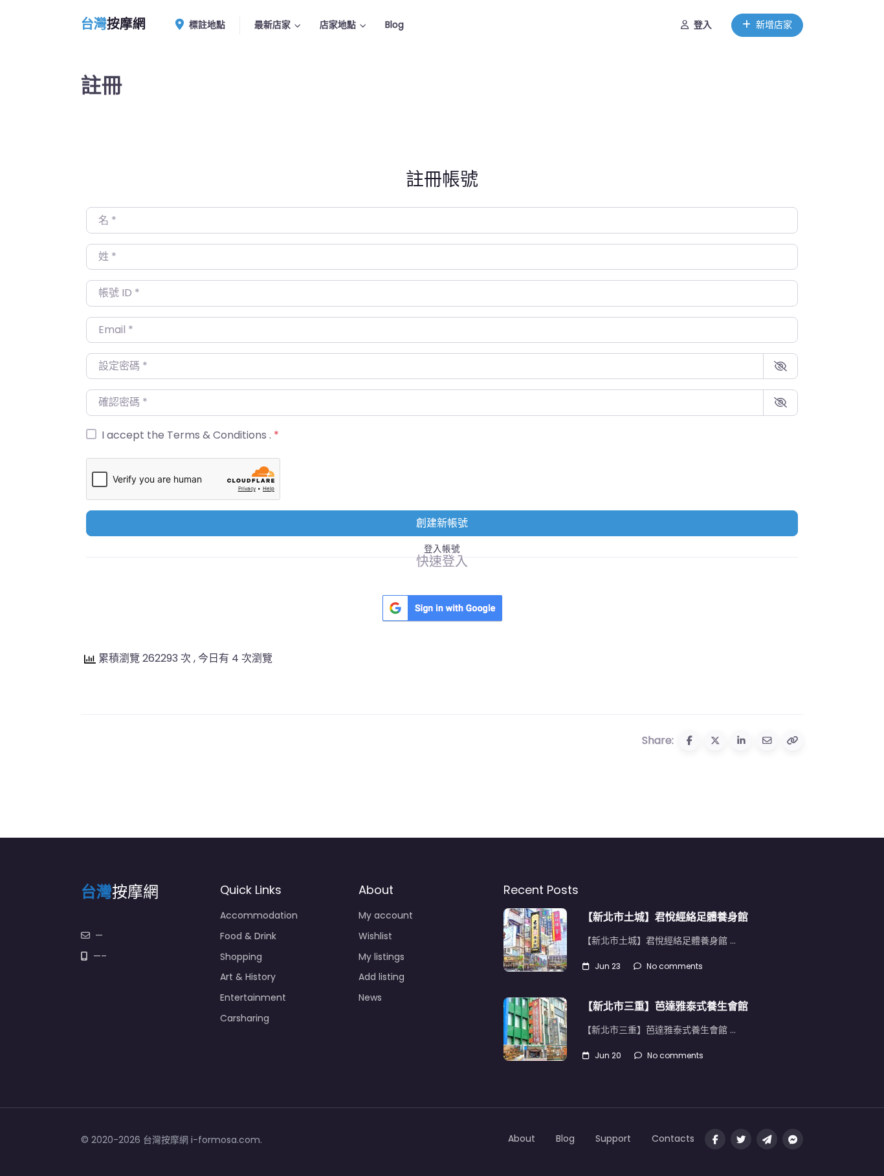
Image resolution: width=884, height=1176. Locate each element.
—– (100, 956)
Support (613, 1138)
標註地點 (207, 24)
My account (386, 915)
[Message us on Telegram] (767, 1139)
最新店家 (272, 24)
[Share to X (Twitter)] (715, 740)
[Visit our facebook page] (715, 1139)
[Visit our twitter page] (741, 1139)
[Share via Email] (767, 740)
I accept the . (190, 435)
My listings (381, 956)
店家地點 (338, 24)
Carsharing (244, 1018)
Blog (394, 24)
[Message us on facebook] (792, 1139)
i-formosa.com (225, 1139)
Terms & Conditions (218, 435)
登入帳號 (442, 549)
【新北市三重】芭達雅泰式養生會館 (665, 1006)
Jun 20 (608, 1055)
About (521, 1138)
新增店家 (774, 24)
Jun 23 (608, 966)
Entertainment (253, 997)
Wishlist (375, 936)
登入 (703, 24)
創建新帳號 (442, 523)
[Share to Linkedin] (741, 740)
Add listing (381, 976)
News (370, 997)
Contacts (673, 1138)
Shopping (241, 956)
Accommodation (259, 915)
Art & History (248, 976)
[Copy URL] (792, 740)
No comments (674, 966)
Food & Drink (248, 936)
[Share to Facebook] (689, 740)
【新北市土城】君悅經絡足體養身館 (665, 916)
